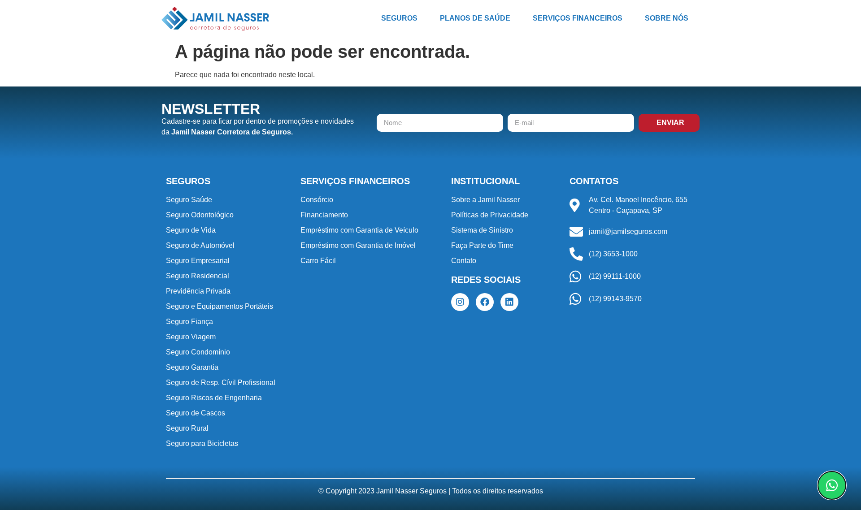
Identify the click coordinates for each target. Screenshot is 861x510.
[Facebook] (485, 302)
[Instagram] (460, 302)
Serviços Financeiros (577, 18)
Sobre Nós (666, 18)
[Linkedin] (509, 302)
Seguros (399, 18)
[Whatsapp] (831, 485)
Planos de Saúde (475, 18)
